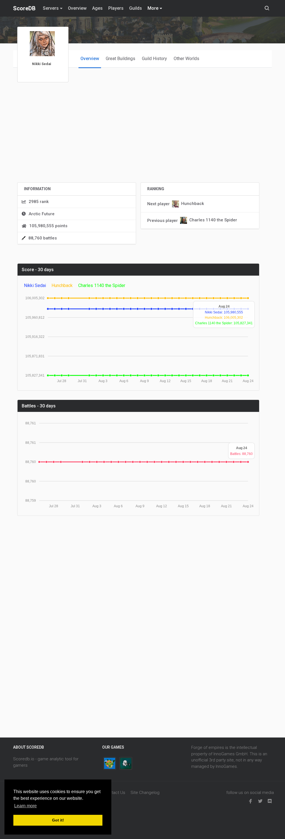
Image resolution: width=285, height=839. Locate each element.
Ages (97, 8)
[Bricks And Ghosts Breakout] (125, 763)
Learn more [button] (25, 805)
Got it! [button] (58, 820)
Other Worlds (186, 58)
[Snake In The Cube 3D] (109, 763)
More (153, 8)
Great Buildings (120, 58)
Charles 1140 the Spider (213, 220)
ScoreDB (24, 8)
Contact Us (114, 792)
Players (116, 8)
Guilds (135, 8)
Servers (51, 8)
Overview (77, 8)
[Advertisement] (138, 139)
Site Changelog (145, 792)
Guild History (154, 58)
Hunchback (192, 203)
